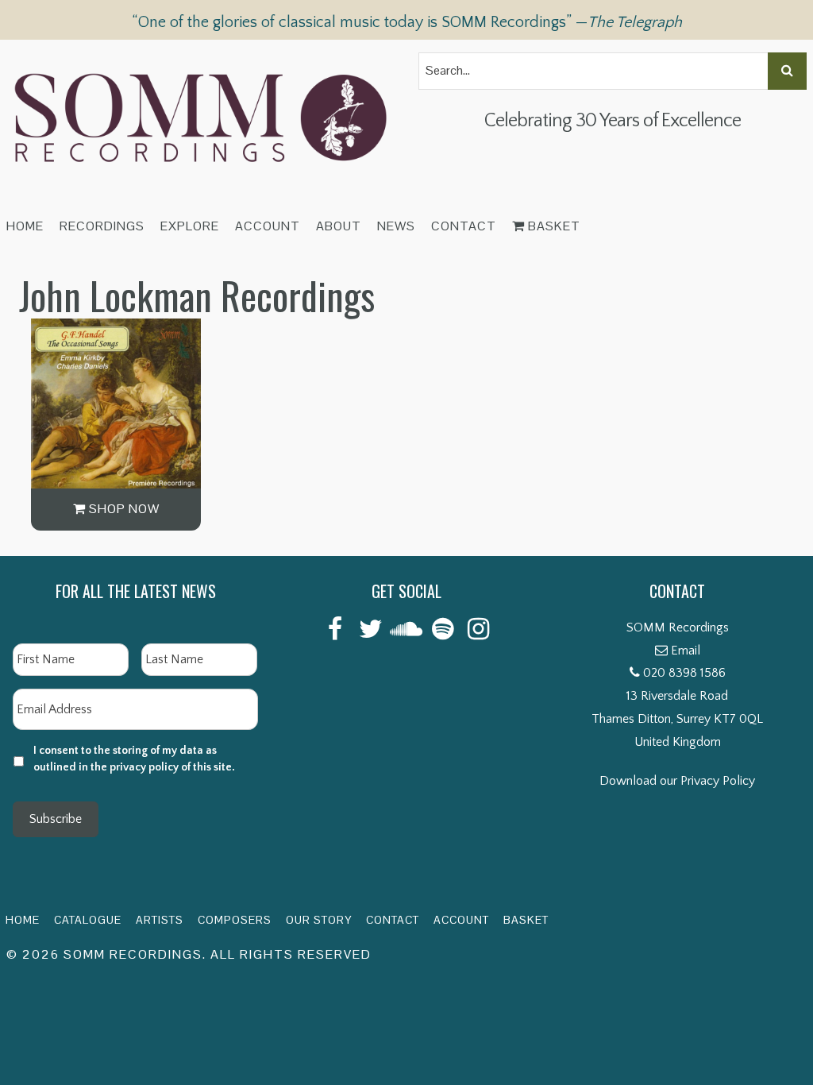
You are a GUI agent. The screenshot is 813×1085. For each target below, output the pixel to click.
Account (267, 226)
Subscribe (55, 819)
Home (25, 226)
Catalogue (87, 920)
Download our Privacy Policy (677, 781)
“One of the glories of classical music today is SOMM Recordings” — (407, 22)
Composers (235, 920)
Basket (552, 226)
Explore (189, 226)
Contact (463, 226)
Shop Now (123, 508)
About (338, 226)
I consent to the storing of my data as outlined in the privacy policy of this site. (134, 759)
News (396, 226)
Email (685, 650)
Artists (159, 920)
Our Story (319, 920)
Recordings (102, 226)
